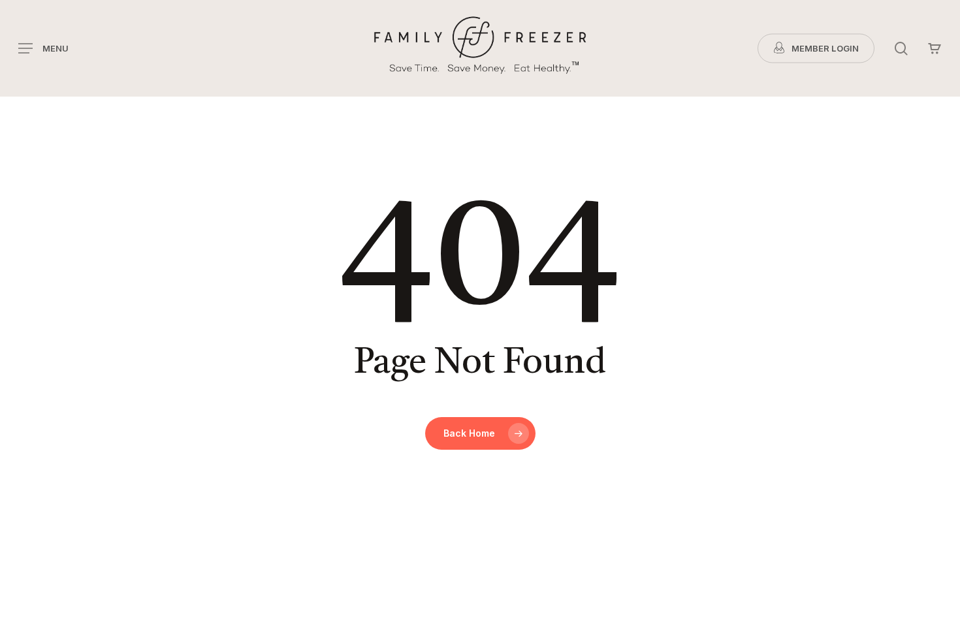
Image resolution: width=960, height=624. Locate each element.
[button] (43, 48)
